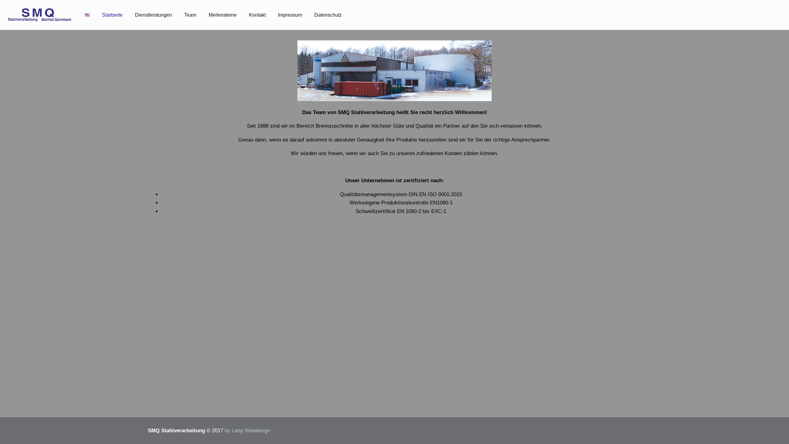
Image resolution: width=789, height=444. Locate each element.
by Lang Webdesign (247, 431)
